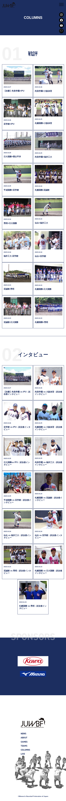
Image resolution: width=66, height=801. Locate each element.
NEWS (23, 733)
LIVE (23, 753)
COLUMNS (25, 749)
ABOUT (24, 737)
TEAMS (24, 745)
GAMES (24, 741)
